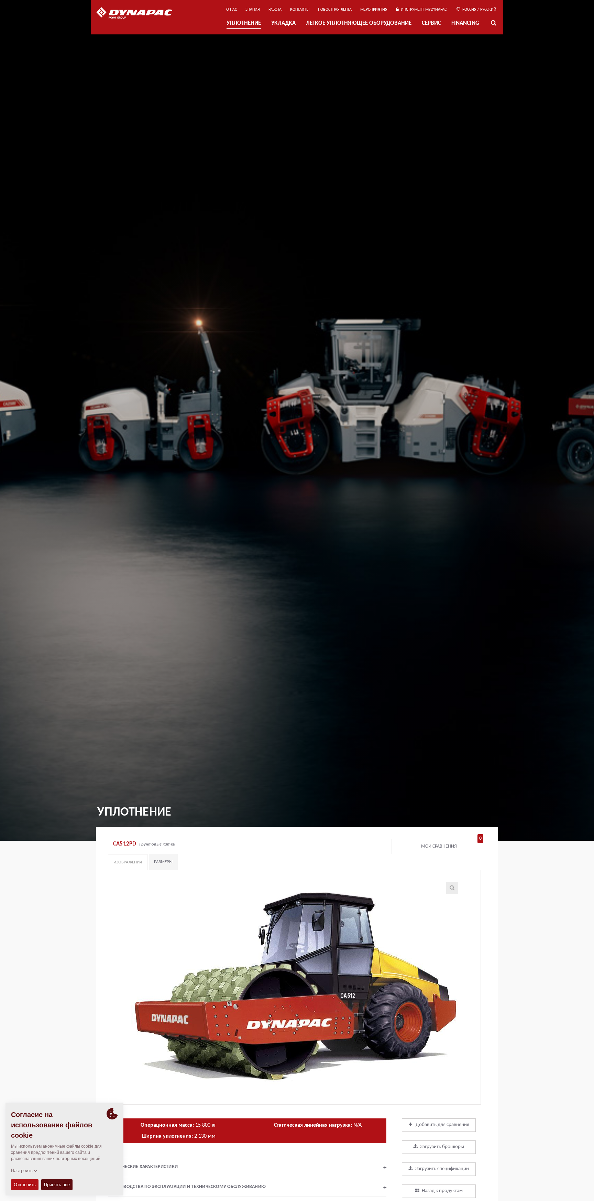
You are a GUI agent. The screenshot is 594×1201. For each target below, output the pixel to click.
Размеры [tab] (163, 862)
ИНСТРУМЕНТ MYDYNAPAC (423, 10)
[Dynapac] (139, 13)
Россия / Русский (478, 10)
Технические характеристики (247, 1167)
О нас (231, 10)
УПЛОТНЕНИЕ (244, 23)
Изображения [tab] (127, 862)
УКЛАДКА (283, 23)
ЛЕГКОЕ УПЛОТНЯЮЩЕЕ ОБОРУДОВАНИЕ (358, 23)
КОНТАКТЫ (299, 10)
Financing (465, 23)
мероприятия (373, 10)
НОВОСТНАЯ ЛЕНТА (335, 10)
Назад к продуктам (442, 1190)
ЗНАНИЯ (252, 10)
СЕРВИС (431, 23)
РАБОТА (275, 10)
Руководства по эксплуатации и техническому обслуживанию (248, 1187)
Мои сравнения (451, 844)
